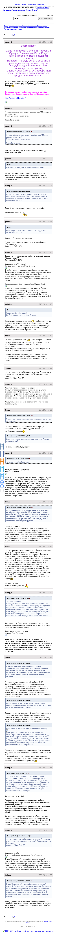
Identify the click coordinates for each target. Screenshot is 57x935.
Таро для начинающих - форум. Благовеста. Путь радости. (25, 26)
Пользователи (31, 4)
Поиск (24, 4)
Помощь (18, 4)
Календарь (41, 4)
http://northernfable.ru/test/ (15, 98)
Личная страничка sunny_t (13, 29)
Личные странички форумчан (15, 27)
